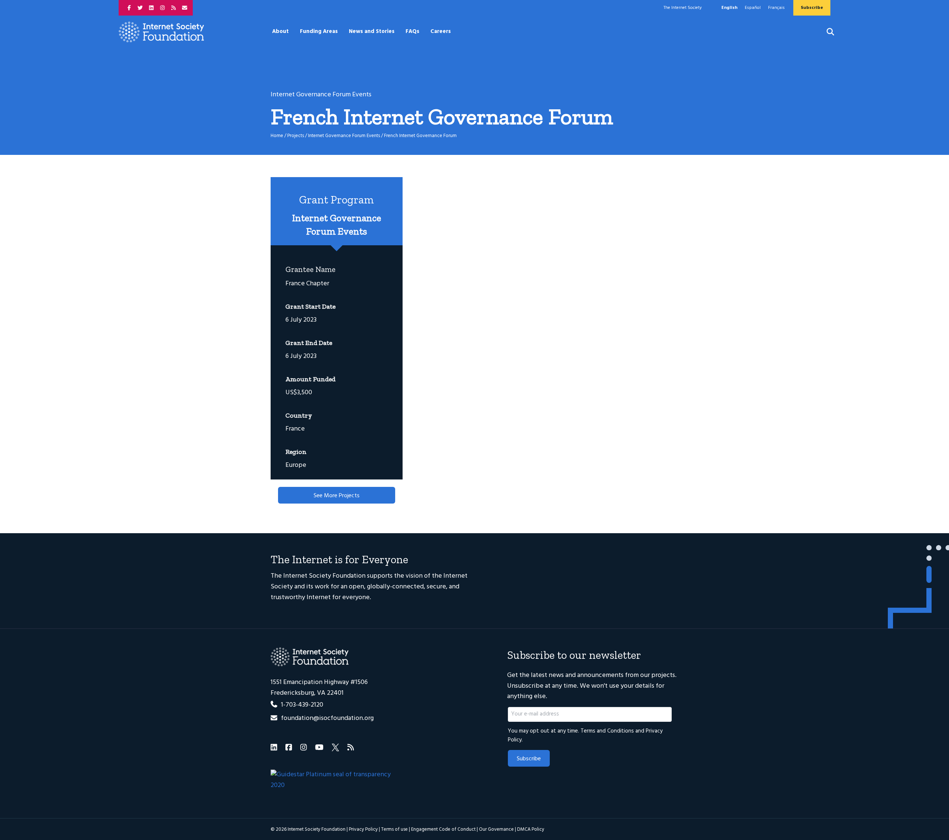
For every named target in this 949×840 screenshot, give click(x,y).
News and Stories (371, 31)
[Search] (825, 31)
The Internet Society (683, 7)
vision (414, 576)
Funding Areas (319, 31)
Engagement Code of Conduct (443, 829)
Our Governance (496, 829)
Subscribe (529, 759)
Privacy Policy (363, 829)
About (280, 31)
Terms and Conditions (607, 731)
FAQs (412, 31)
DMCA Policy (530, 829)
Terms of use (394, 829)
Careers (440, 31)
